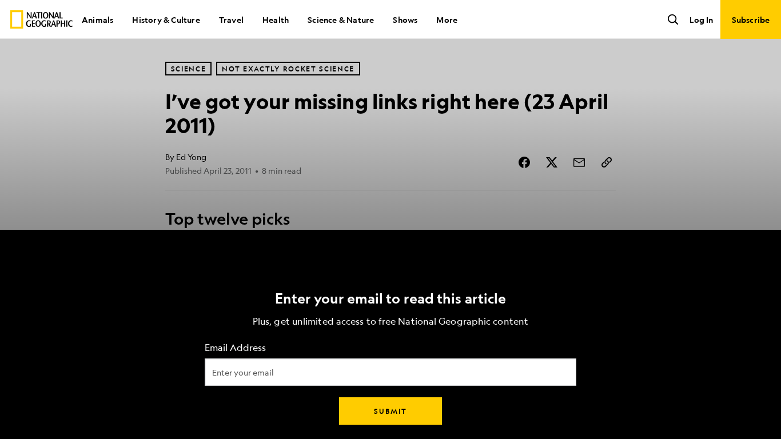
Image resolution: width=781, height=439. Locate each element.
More (446, 19)
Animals (97, 19)
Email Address (235, 347)
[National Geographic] (41, 19)
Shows (405, 19)
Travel (231, 19)
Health (275, 19)
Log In (701, 19)
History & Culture (166, 19)
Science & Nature (341, 19)
